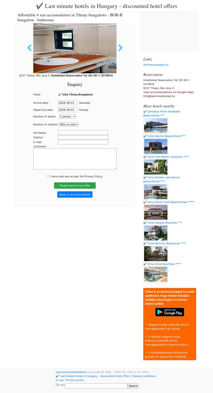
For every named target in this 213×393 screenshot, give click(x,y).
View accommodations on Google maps (168, 92)
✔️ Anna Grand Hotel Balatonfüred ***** (168, 202)
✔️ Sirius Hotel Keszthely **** (162, 264)
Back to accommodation (74, 194)
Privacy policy (75, 380)
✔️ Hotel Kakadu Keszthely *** (162, 222)
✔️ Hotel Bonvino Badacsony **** (164, 243)
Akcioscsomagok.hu (156, 64)
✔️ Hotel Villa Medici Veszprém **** (166, 156)
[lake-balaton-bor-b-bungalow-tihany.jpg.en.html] (30, 47)
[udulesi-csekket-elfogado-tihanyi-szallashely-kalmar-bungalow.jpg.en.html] (119, 47)
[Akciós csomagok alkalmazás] (169, 311)
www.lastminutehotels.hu (72, 372)
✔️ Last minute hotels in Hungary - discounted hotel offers (106, 6)
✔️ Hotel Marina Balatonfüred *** (164, 136)
